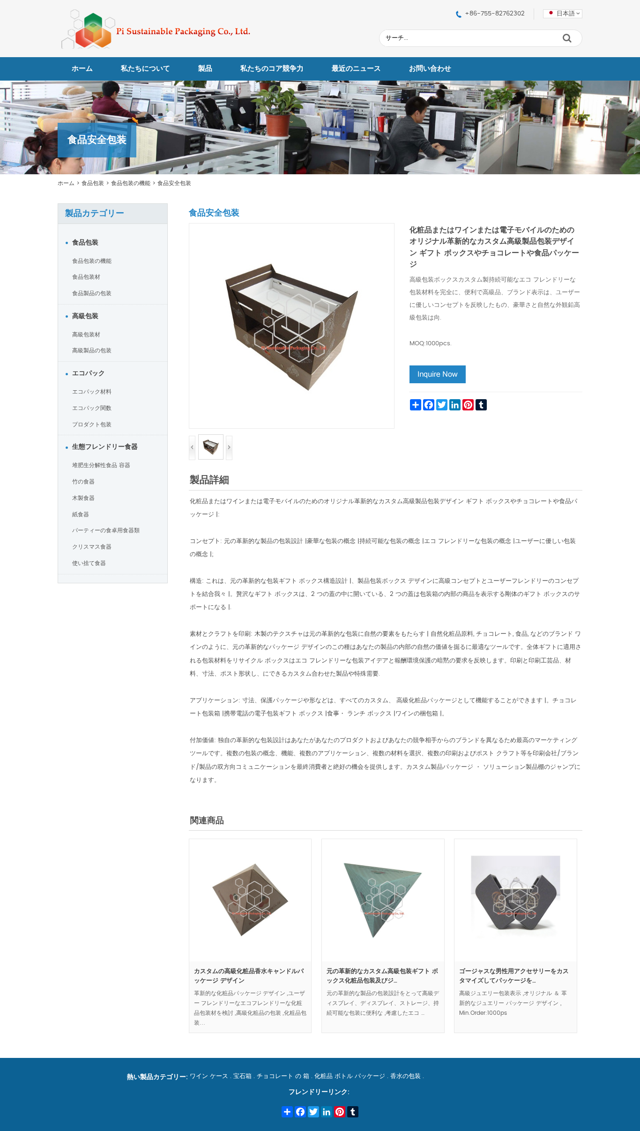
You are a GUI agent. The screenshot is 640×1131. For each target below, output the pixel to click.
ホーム (82, 68)
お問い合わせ (430, 68)
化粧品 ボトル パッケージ (349, 1076)
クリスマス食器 (92, 547)
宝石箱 (242, 1076)
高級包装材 (86, 334)
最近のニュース (356, 68)
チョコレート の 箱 (283, 1076)
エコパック (88, 373)
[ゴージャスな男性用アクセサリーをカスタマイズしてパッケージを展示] (515, 959)
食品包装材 (86, 277)
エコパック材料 (92, 391)
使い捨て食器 (89, 563)
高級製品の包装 (92, 350)
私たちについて (145, 68)
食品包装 (93, 183)
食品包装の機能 (130, 183)
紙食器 (80, 514)
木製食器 (83, 498)
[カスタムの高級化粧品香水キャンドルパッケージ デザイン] (250, 959)
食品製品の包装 (92, 293)
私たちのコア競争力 (272, 68)
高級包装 (85, 316)
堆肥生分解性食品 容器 (101, 465)
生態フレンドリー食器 (105, 447)
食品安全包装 (174, 183)
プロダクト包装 (92, 424)
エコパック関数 (92, 408)
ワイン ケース (209, 1076)
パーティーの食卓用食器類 (106, 530)
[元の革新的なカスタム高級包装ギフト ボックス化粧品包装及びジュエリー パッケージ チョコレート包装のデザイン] (383, 959)
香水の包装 (405, 1076)
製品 (205, 68)
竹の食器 (83, 481)
